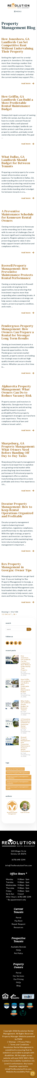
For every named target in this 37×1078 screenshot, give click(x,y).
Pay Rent (18, 921)
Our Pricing (18, 979)
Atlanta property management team (18, 787)
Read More (26, 83)
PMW (19, 1039)
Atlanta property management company (18, 782)
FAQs (18, 950)
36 (14, 614)
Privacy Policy (24, 1042)
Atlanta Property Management (18, 773)
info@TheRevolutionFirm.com (18, 865)
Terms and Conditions (19, 1044)
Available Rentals (18, 947)
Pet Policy (18, 953)
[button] (7, 643)
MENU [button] (18, 11)
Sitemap (12, 1042)
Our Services (18, 976)
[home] (18, 5)
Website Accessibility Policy (18, 1072)
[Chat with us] (32, 1073)
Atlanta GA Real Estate (15, 769)
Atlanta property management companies (18, 777)
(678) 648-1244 (18, 859)
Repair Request (18, 924)
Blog (18, 985)
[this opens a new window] (5, 996)
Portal (18, 917)
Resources (18, 927)
